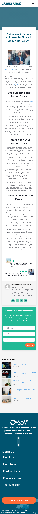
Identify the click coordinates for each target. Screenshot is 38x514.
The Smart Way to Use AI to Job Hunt (21, 364)
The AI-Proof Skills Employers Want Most (22, 398)
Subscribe (30, 345)
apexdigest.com (28, 154)
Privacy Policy (34, 511)
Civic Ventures (15, 84)
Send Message (19, 500)
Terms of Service (24, 511)
